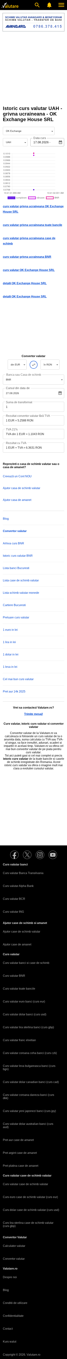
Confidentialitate (13, 1315)
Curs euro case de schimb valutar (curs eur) (30, 1197)
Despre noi (10, 1277)
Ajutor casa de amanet (17, 499)
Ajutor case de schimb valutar (21, 931)
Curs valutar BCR (14, 898)
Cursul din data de (18, 388)
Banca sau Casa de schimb (23, 374)
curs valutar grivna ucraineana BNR (27, 256)
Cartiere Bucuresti (14, 605)
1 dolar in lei (10, 654)
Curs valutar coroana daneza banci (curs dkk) (28, 1096)
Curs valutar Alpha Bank (18, 885)
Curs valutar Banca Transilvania (23, 873)
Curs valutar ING (13, 911)
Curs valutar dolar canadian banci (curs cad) (31, 1082)
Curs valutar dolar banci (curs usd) (24, 1014)
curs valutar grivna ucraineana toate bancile (32, 224)
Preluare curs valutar (16, 617)
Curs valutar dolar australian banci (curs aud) (28, 1125)
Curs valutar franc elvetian (19, 1040)
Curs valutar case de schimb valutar (25, 1184)
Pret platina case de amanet (20, 1165)
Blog (6, 518)
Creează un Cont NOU (17, 476)
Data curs (39, 138)
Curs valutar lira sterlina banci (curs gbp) (28, 1027)
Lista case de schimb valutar (21, 580)
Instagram (40, 855)
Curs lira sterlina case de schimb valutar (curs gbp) (28, 1224)
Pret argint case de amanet (20, 1152)
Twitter (27, 855)
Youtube (53, 855)
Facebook (14, 855)
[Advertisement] (33, 68)
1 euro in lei (10, 629)
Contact (8, 1328)
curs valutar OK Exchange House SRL (29, 270)
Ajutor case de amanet (17, 944)
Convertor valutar (14, 1258)
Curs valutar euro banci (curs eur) (24, 1001)
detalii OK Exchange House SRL (25, 283)
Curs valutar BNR (14, 975)
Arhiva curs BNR (13, 543)
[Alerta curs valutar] (49, 5)
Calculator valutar (14, 1245)
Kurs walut (9, 1341)
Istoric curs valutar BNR (18, 555)
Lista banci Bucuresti (16, 568)
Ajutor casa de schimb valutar (21, 488)
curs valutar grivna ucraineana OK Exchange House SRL (33, 209)
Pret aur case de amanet (18, 1139)
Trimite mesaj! (33, 714)
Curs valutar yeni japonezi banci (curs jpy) (29, 1110)
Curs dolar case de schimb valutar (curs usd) (31, 1209)
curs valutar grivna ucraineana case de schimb (29, 241)
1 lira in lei (9, 642)
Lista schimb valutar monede (21, 592)
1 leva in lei (10, 666)
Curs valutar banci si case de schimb (26, 962)
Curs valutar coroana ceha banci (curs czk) (30, 1053)
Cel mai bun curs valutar (18, 679)
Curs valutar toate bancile (19, 988)
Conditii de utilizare (15, 1302)
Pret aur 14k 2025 (14, 691)
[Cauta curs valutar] (37, 5)
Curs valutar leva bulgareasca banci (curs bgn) (29, 1067)
